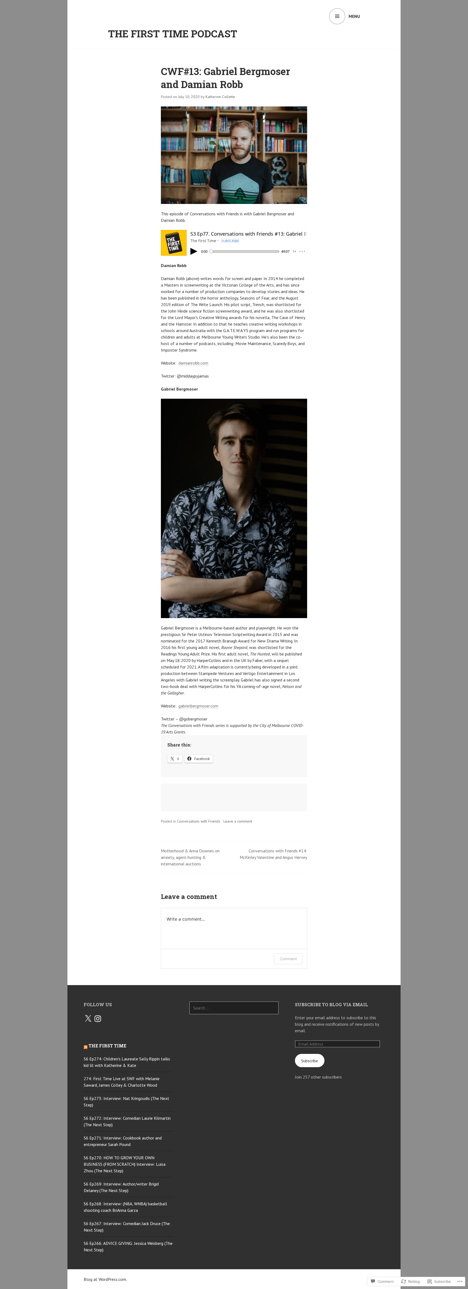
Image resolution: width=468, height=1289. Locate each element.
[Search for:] (234, 1008)
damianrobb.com (193, 363)
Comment (288, 958)
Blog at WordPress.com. (105, 1279)
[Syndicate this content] (85, 1045)
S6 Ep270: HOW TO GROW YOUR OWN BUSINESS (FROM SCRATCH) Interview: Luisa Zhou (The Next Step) (124, 1164)
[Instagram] (97, 1018)
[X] (88, 1018)
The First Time (107, 1045)
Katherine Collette (220, 96)
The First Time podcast (172, 33)
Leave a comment (237, 821)
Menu (354, 16)
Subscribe (309, 1060)
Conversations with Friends (198, 821)
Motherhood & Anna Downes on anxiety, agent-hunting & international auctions (190, 857)
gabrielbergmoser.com (198, 706)
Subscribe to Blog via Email (331, 1004)
